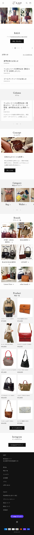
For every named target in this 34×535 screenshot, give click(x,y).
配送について (6, 506)
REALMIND (24, 240)
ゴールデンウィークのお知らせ (15, 79)
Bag (7, 204)
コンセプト (6, 474)
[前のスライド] (12, 48)
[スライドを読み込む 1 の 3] (15, 48)
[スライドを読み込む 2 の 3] (17, 48)
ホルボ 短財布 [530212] (22, 318)
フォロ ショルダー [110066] (7, 421)
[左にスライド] (13, 124)
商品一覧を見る (17, 41)
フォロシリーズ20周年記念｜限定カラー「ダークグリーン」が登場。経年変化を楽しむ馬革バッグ (17, 106)
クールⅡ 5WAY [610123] (22, 370)
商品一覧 (5, 470)
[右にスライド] (20, 124)
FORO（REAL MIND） (9, 241)
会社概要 (5, 478)
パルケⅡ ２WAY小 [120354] (23, 395)
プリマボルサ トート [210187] (7, 395)
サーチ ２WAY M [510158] (7, 344)
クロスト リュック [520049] (7, 318)
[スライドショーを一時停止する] (32, 48)
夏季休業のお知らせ (11, 61)
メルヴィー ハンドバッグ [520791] (8, 370)
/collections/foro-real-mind (19, 36)
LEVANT (24, 262)
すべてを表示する (27, 54)
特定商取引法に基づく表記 (10, 495)
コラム (5, 481)
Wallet (22, 204)
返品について (6, 502)
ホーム (5, 467)
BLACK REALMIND (9, 262)
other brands (24, 284)
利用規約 (5, 510)
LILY (19, 532)
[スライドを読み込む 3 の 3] (19, 48)
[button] (3, 3)
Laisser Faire (8, 284)
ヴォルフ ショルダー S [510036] (24, 344)
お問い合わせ (6, 485)
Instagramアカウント (17, 445)
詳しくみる (10, 170)
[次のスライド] (21, 48)
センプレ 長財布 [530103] (22, 421)
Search (5, 492)
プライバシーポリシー (9, 499)
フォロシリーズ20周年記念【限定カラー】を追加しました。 (17, 70)
